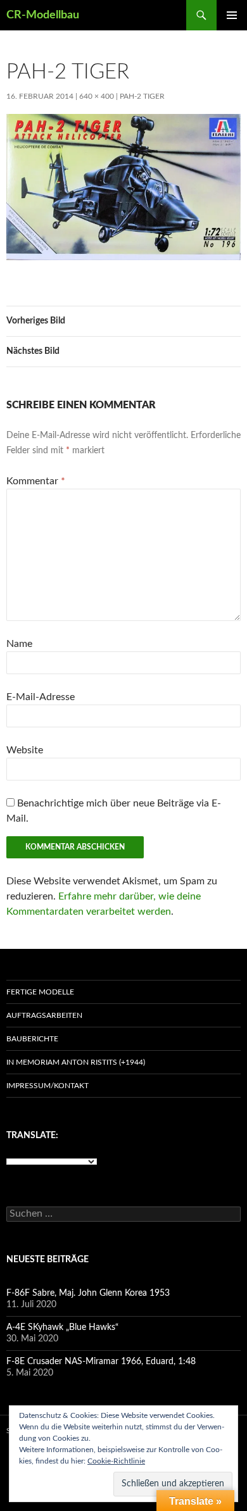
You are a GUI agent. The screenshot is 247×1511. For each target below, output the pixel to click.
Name (19, 644)
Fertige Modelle (40, 992)
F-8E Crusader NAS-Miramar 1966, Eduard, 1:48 (101, 1361)
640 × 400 (96, 96)
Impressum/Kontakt (47, 1085)
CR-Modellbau (42, 15)
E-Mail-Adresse (40, 697)
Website (24, 750)
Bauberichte (32, 1039)
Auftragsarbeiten (44, 1015)
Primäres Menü (232, 15)
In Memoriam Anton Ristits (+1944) (75, 1062)
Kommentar (35, 481)
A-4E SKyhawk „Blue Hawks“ (62, 1327)
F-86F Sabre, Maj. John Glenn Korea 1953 (88, 1293)
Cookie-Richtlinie (116, 1461)
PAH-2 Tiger (142, 96)
